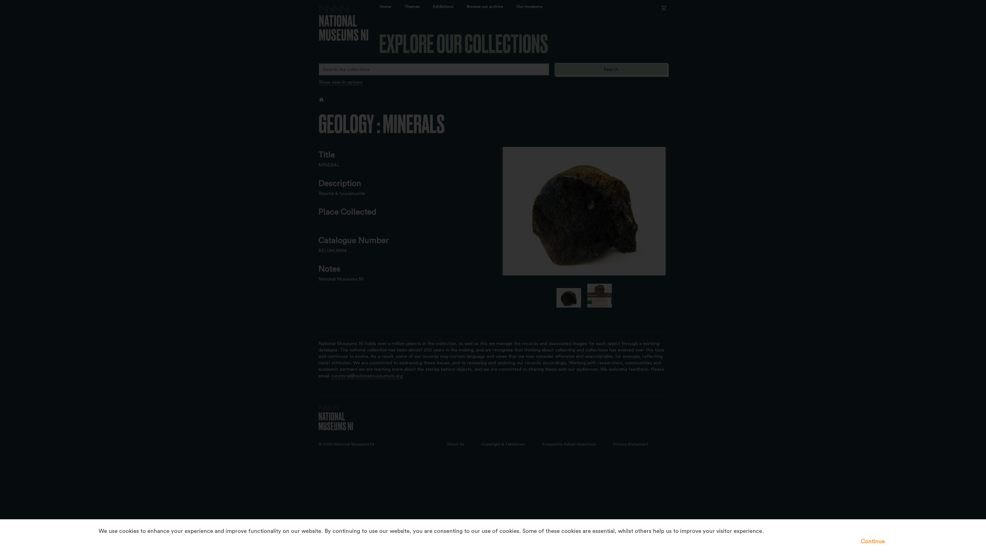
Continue (873, 541)
